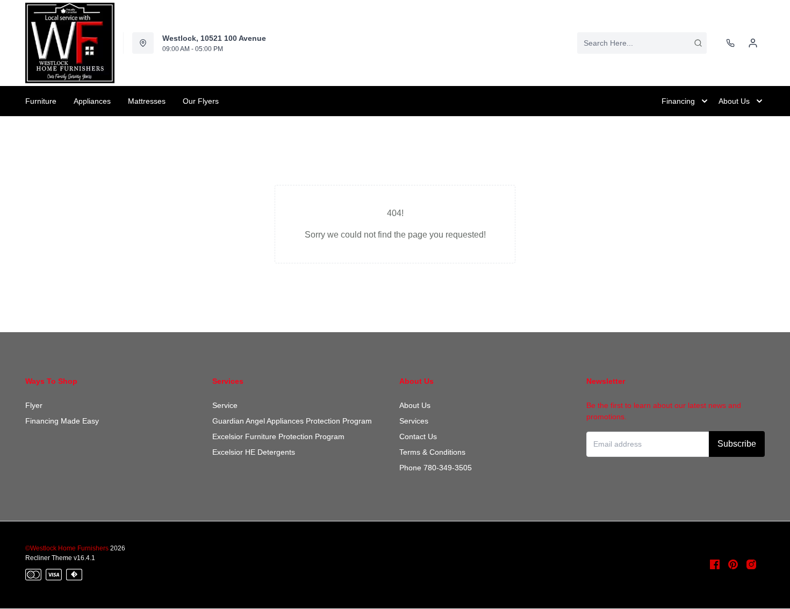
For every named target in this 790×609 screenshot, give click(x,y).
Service (225, 405)
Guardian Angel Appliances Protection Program (292, 421)
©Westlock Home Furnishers (67, 548)
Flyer (33, 405)
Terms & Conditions (432, 452)
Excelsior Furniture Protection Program (278, 436)
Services (413, 421)
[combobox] (642, 43)
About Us (414, 405)
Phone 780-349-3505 (435, 467)
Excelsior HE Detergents (253, 452)
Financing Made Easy (62, 421)
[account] (753, 43)
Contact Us (418, 436)
